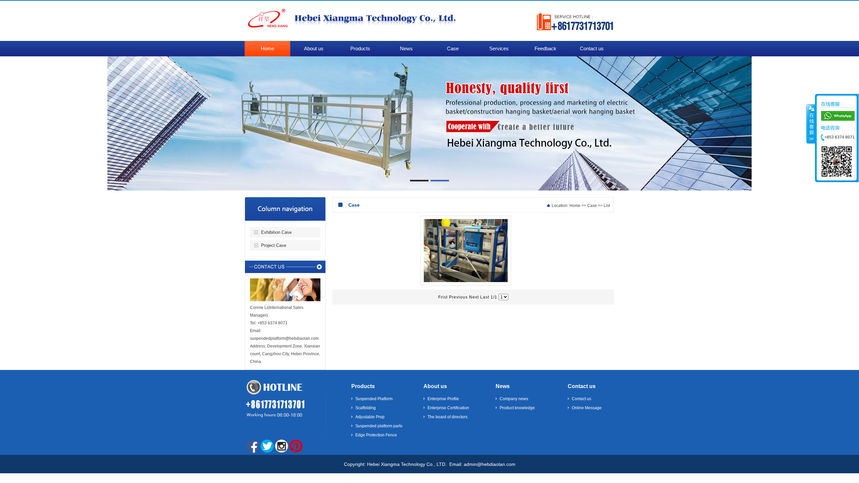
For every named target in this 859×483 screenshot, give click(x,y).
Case (592, 205)
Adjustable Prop (370, 417)
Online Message (587, 408)
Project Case (273, 245)
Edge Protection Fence (376, 435)
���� (811, 124)
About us (435, 386)
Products (363, 386)
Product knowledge (517, 408)
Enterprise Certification (448, 408)
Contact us (582, 386)
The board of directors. (447, 417)
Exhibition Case (276, 232)
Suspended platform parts (378, 426)
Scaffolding (365, 408)
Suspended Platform (374, 398)
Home (574, 205)
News (503, 386)
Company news (514, 398)
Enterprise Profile (443, 398)
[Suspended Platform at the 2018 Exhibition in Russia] (466, 283)
